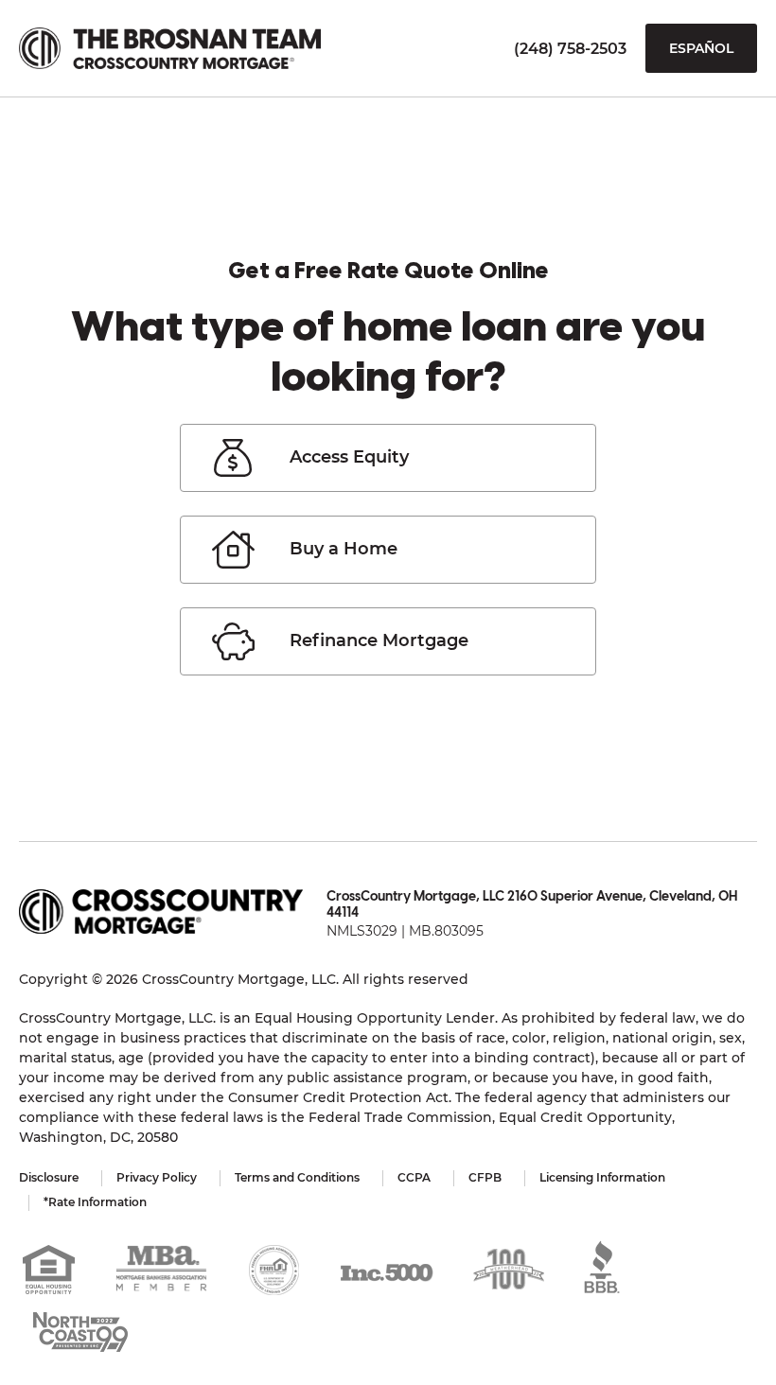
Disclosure (49, 1177)
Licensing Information (602, 1177)
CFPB (485, 1177)
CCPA (414, 1177)
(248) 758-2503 (570, 49)
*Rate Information (95, 1202)
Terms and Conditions (297, 1177)
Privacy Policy (156, 1177)
